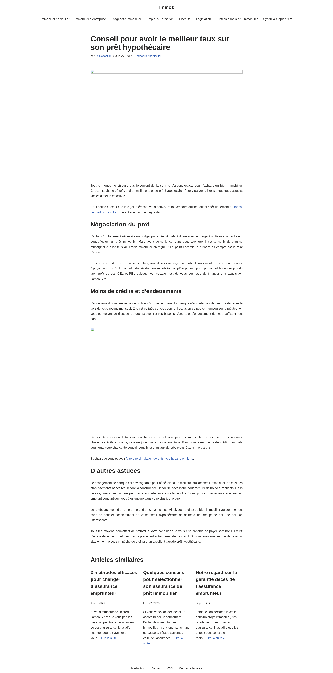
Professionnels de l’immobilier (237, 19)
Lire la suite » (110, 638)
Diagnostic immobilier (126, 19)
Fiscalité (185, 19)
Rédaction (138, 668)
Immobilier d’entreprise (90, 19)
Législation (203, 19)
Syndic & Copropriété (277, 19)
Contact (156, 668)
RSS (170, 668)
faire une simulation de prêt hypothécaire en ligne (159, 458)
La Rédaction (103, 55)
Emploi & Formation (160, 19)
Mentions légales (190, 668)
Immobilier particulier (55, 19)
